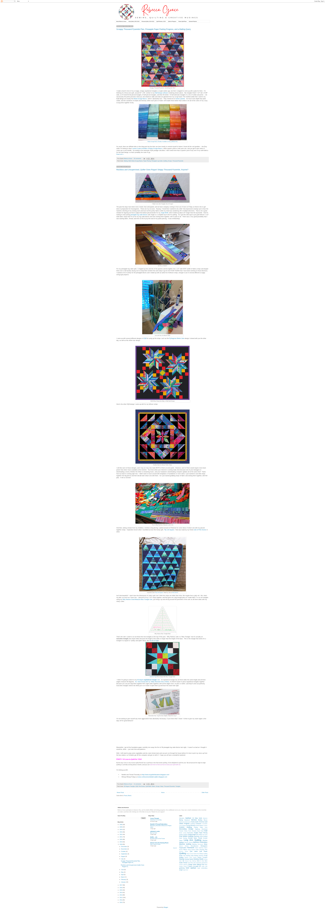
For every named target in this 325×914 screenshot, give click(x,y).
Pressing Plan (203, 849)
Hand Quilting (203, 836)
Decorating (183, 829)
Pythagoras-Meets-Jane (177, 338)
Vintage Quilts (192, 864)
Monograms (204, 846)
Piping (189, 849)
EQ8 (129, 161)
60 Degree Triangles (129, 786)
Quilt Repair (203, 851)
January (123, 882)
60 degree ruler (148, 679)
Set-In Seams (192, 857)
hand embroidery (202, 868)
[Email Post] (144, 158)
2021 (121, 837)
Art (193, 818)
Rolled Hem (196, 853)
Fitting (200, 834)
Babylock (205, 818)
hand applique (191, 868)
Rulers (153, 786)
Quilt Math (148, 786)
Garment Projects (193, 21)
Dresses (194, 831)
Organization (182, 847)
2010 (121, 902)
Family (181, 834)
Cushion (205, 825)
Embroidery (190, 832)
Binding (200, 820)
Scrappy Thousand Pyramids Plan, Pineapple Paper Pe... (130, 861)
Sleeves (187, 861)
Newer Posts (120, 792)
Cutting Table (198, 827)
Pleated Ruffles (195, 849)
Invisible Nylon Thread (195, 838)
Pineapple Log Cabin (157, 161)
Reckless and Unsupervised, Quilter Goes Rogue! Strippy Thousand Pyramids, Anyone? (152, 170)
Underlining (198, 862)
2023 (121, 832)
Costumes (198, 823)
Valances (185, 864)
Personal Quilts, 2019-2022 (148, 21)
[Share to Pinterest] (153, 159)
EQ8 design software (161, 93)
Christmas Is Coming (155, 819)
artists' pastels (180, 98)
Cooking (192, 823)
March (123, 877)
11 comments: (138, 784)
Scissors (201, 855)
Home (163, 792)
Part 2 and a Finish (155, 844)
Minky (205, 844)
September (124, 854)
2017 (121, 885)
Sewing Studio (198, 859)
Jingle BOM (164, 212)
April (122, 874)
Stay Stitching (192, 861)
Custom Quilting (185, 827)
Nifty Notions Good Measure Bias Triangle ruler (137, 599)
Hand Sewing (183, 838)
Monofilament (194, 846)
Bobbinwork (182, 822)
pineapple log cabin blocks (139, 214)
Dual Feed (200, 831)
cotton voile (204, 866)
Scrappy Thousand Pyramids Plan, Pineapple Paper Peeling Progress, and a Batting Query (153, 29)
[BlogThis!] (149, 159)
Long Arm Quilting (192, 840)
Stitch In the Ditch (202, 861)
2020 (121, 839)
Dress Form (187, 831)
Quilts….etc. (154, 837)
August (123, 856)
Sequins (186, 857)
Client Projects (184, 823)
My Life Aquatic (169, 530)
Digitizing (197, 829)
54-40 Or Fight (154, 640)
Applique (188, 818)
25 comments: (138, 158)
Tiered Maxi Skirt (192, 862)
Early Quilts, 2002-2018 (134, 21)
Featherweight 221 (193, 834)
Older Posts (205, 792)
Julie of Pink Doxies (200, 530)
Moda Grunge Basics (140, 98)
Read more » (120, 154)
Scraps (170, 161)
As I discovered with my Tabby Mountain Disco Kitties (152, 681)
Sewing (181, 859)
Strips (161, 786)
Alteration (181, 818)
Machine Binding (189, 842)
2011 (121, 900)
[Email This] (147, 159)
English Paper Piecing (200, 832)
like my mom (153, 833)
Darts (206, 827)
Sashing (188, 855)
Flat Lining (204, 834)
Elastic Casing (182, 832)
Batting (126, 161)
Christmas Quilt (203, 822)
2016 (121, 887)
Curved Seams (199, 825)
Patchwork (190, 847)
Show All (175, 847)
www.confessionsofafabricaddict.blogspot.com (152, 777)
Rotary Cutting (203, 853)
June (122, 869)
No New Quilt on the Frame (157, 838)
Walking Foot (200, 864)
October (123, 851)
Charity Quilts (194, 822)
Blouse (205, 820)
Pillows (185, 849)
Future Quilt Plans (182, 21)
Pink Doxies (175, 592)
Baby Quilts (198, 818)
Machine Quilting (185, 844)
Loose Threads (154, 818)
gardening (182, 868)
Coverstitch (204, 823)
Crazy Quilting (182, 825)
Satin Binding (194, 855)
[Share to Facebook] (152, 159)
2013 (121, 895)
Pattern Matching (199, 847)
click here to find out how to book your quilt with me (165, 764)
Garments (196, 836)
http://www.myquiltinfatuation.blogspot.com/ (155, 774)
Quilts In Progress (172, 21)
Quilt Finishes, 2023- (161, 21)
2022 (121, 834)
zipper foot (185, 870)
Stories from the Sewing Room (159, 842)
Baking (181, 820)
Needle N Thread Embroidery (158, 824)
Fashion (185, 834)
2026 (121, 824)
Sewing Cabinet (189, 859)
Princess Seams (183, 851)
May (122, 872)
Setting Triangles (202, 857)
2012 (121, 897)
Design (190, 829)
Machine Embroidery (200, 842)
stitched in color (155, 831)
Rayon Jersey (190, 853)
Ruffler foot (182, 855)
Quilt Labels (194, 851)
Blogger (166, 907)
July (122, 859)
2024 (121, 829)
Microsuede (200, 844)
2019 (121, 842)
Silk (183, 861)
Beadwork (187, 820)
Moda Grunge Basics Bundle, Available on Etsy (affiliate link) (162, 141)
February (123, 879)
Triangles (177, 786)
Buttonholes (188, 822)
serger (181, 870)
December (124, 846)
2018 (121, 844)
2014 (121, 892)
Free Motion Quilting (186, 836)
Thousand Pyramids (177, 161)
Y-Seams (190, 866)
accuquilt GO (197, 866)
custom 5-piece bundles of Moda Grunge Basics (147, 148)
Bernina (194, 820)
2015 (121, 890)
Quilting (165, 161)
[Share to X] (150, 159)
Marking (194, 844)
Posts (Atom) (127, 795)
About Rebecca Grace (121, 21)
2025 (121, 827)
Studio (181, 862)
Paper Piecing (147, 161)
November (124, 849)
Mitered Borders (184, 846)
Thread (185, 862)
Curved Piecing (190, 825)
